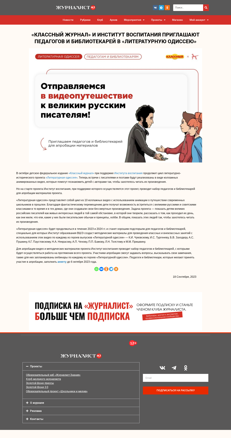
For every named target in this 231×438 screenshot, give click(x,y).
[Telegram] (161, 7)
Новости (68, 19)
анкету (61, 261)
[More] (116, 269)
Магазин (177, 19)
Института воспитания (128, 173)
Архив (113, 19)
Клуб (100, 19)
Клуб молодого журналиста (43, 379)
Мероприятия (132, 19)
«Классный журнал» (81, 173)
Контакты (36, 419)
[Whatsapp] (96, 269)
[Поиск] (206, 7)
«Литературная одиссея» (61, 177)
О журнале (37, 402)
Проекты (156, 19)
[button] (81, 366)
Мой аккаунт (197, 19)
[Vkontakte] (101, 269)
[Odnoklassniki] (167, 7)
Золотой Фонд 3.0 (37, 387)
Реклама (36, 411)
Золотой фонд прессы (40, 383)
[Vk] (155, 7)
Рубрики (85, 19)
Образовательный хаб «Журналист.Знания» (53, 375)
